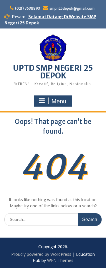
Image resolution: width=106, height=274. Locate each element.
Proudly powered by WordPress (41, 254)
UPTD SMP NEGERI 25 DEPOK (53, 71)
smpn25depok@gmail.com (72, 8)
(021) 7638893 (27, 8)
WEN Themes (60, 260)
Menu (59, 101)
